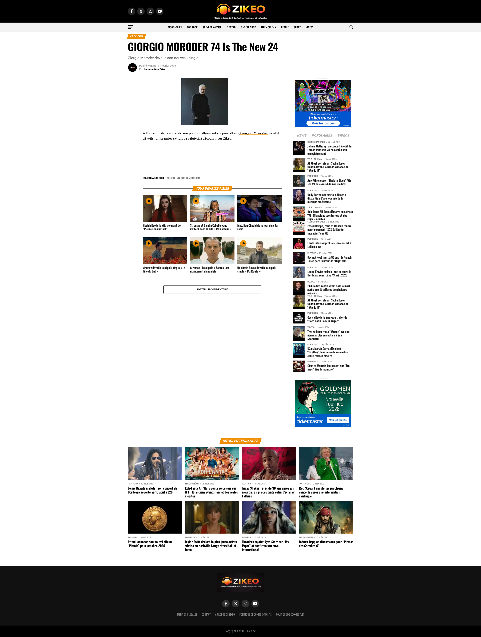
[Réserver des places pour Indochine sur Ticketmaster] (323, 102)
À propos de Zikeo (225, 614)
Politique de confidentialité (255, 614)
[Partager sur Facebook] (132, 134)
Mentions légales (187, 614)
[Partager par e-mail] (132, 161)
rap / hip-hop (248, 27)
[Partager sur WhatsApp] (132, 143)
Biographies (175, 27)
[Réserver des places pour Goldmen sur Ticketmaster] (323, 402)
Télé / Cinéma (268, 27)
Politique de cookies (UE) (290, 614)
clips (171, 178)
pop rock (192, 27)
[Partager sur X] (132, 152)
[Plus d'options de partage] (132, 170)
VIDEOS (309, 27)
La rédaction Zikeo (155, 69)
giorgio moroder (189, 178)
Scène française (212, 27)
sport (297, 27)
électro (231, 27)
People (285, 27)
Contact (206, 614)
